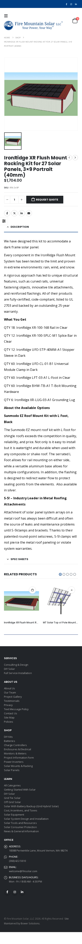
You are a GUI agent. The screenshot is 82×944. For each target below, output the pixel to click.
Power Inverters (13, 762)
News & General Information (21, 831)
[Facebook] (66, 4)
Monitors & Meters (15, 753)
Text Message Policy (16, 709)
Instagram (15, 892)
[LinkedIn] (76, 4)
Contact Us (10, 713)
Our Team (10, 692)
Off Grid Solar (12, 802)
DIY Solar (9, 669)
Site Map (9, 717)
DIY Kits (8, 737)
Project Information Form (19, 757)
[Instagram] (71, 4)
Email (29, 213)
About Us (9, 688)
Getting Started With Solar (20, 789)
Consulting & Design (16, 664)
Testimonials (12, 701)
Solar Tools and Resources (20, 823)
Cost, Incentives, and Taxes (20, 810)
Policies (8, 721)
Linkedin (22, 892)
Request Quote (47, 200)
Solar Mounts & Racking (18, 766)
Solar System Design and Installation (26, 819)
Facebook (7, 213)
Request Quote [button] (32, 590)
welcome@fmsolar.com (23, 871)
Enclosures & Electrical (17, 749)
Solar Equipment (14, 814)
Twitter (14, 213)
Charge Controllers (15, 745)
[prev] (69, 157)
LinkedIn (22, 213)
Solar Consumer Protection (20, 827)
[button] (7, 16)
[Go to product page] (21, 600)
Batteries (9, 741)
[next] (75, 157)
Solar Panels (12, 770)
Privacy (8, 705)
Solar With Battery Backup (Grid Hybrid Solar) (31, 806)
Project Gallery (13, 696)
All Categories (12, 785)
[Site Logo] (33, 25)
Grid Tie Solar (12, 798)
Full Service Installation (18, 673)
